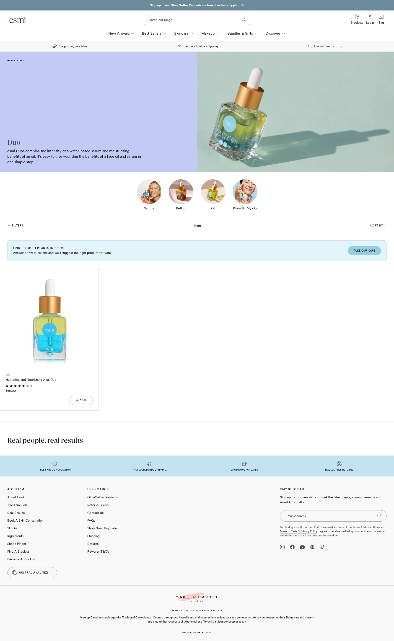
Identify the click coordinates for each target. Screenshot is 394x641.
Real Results (16, 513)
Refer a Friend (98, 505)
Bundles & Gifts (240, 33)
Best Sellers (151, 33)
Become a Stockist (21, 559)
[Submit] (378, 515)
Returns (92, 544)
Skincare (181, 33)
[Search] (244, 20)
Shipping (93, 536)
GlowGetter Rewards (102, 497)
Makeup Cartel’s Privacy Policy (298, 531)
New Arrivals (118, 33)
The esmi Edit (17, 505)
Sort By (376, 225)
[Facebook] (292, 547)
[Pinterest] (312, 547)
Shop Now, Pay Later (102, 528)
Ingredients (15, 536)
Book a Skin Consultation (25, 520)
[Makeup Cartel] (197, 597)
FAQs (91, 520)
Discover (273, 33)
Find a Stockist (18, 551)
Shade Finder (16, 544)
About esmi (15, 497)
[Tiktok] (322, 547)
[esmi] (17, 19)
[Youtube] (302, 547)
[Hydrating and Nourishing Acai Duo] (49, 317)
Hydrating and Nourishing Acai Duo (30, 379)
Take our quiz (364, 250)
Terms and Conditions (367, 527)
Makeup (208, 33)
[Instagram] (282, 547)
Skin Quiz (14, 528)
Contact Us (95, 513)
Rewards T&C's (98, 551)
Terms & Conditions (185, 610)
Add (83, 400)
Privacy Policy (212, 610)
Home (11, 60)
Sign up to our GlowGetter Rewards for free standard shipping (194, 5)
